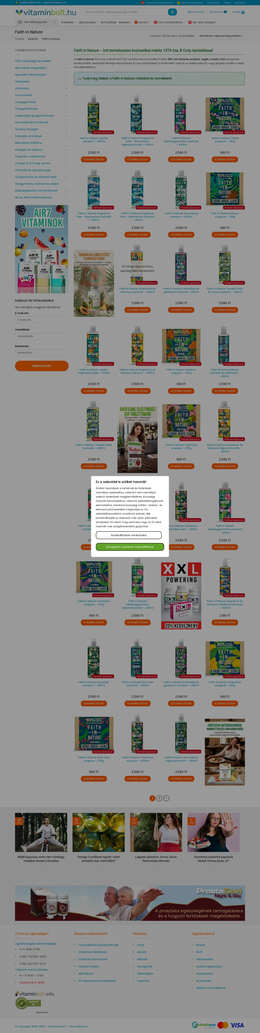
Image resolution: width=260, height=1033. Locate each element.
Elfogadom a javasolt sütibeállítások (130, 547)
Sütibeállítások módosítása (128, 535)
